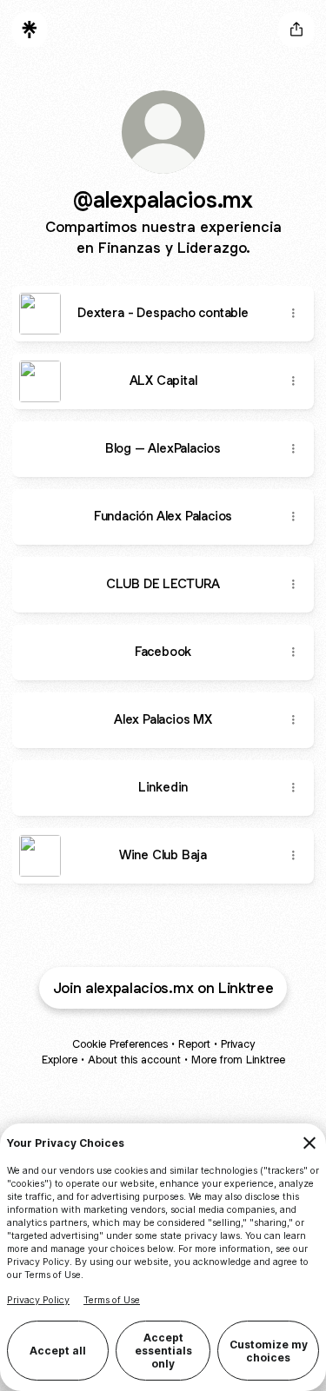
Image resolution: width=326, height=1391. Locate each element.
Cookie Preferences (120, 1044)
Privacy (238, 1044)
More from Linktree (238, 1059)
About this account (134, 1059)
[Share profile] (296, 29)
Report (194, 1044)
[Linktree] (29, 29)
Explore (59, 1059)
